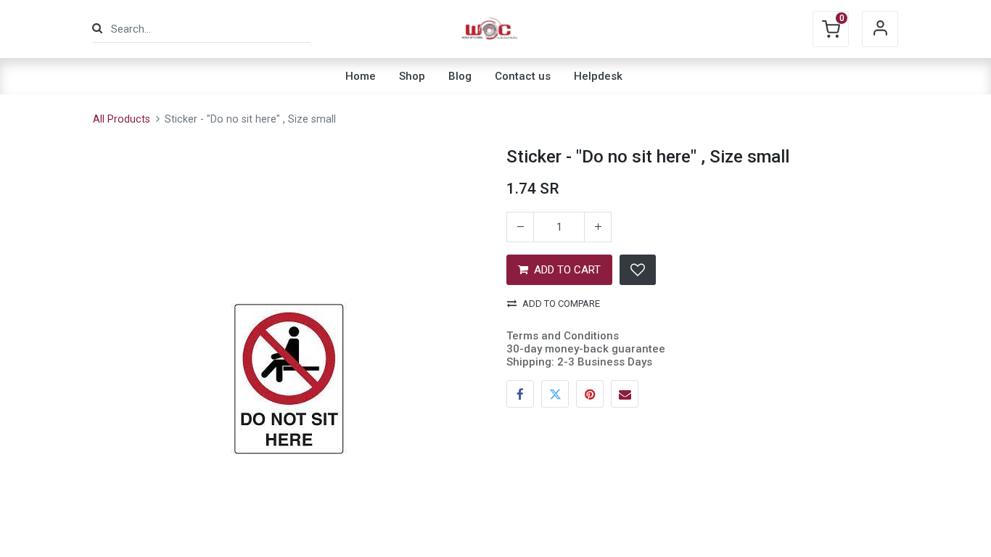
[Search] (97, 28)
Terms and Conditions (562, 335)
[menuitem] (360, 76)
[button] (638, 270)
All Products (121, 119)
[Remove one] (520, 227)
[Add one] (598, 227)
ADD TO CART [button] (567, 269)
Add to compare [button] (561, 303)
